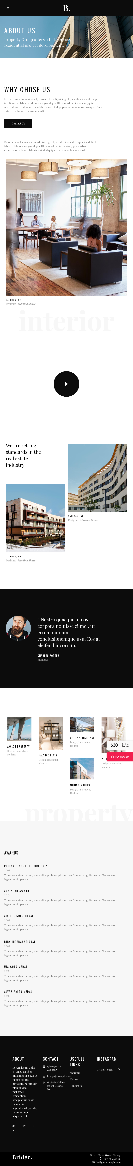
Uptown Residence (82, 738)
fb (13, 1125)
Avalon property (18, 746)
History (74, 1079)
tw (24, 1125)
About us (75, 1073)
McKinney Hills (80, 785)
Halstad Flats (48, 755)
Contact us (18, 123)
